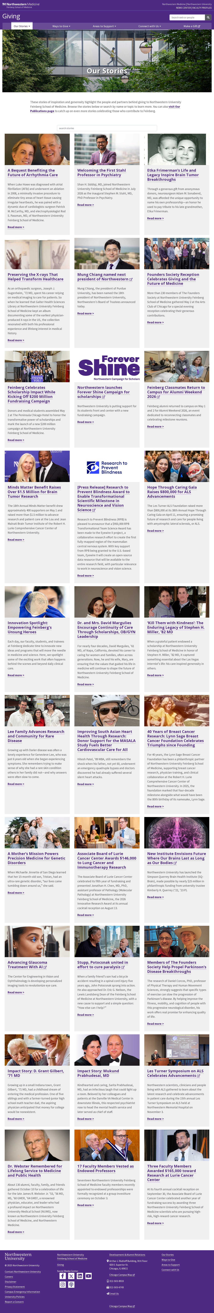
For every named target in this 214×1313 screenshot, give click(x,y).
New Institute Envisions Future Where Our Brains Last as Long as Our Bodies (176, 858)
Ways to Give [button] (60, 26)
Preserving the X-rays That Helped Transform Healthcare (35, 276)
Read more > (16, 227)
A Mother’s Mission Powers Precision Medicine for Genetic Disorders (36, 858)
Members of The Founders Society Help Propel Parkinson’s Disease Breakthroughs (176, 967)
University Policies (15, 1296)
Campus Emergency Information (22, 1291)
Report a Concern (14, 1301)
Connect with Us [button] (148, 26)
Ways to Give (168, 1259)
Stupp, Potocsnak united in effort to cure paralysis (102, 964)
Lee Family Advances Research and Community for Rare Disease (36, 736)
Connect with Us (170, 1269)
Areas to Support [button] (103, 26)
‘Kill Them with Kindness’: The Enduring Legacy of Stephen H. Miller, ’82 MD (175, 627)
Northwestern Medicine (173, 4)
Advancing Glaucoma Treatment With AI (27, 964)
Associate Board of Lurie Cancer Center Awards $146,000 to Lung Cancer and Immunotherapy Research (106, 860)
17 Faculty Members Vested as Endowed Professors (105, 1168)
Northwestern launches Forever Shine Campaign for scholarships (103, 392)
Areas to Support (171, 1264)
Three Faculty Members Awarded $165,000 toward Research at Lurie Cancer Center (171, 1172)
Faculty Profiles (202, 7)
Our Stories (168, 1254)
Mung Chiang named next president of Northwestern (102, 276)
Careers (9, 1276)
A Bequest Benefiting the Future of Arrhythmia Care (33, 172)
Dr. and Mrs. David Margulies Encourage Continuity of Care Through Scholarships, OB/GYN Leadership (106, 629)
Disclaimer (10, 1281)
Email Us (114, 1293)
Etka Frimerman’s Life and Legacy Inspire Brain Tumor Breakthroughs (173, 175)
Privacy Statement (15, 1286)
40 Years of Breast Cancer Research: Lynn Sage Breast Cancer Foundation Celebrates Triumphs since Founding (175, 738)
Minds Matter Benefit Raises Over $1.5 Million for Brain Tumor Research (34, 492)
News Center (183, 7)
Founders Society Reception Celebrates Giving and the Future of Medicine (173, 279)
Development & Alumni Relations (127, 1254)
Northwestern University (199, 4)
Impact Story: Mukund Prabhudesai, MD (98, 1073)
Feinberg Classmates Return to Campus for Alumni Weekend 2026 (176, 392)
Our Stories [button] (21, 26)
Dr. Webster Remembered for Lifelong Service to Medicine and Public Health (35, 1170)
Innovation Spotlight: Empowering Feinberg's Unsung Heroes (30, 627)
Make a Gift (190, 26)
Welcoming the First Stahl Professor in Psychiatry (101, 172)
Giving (11, 16)
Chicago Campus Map (120, 1274)
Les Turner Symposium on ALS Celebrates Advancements (175, 1073)
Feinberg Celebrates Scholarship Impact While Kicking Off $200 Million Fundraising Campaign (31, 394)
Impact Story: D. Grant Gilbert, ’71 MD (36, 1073)
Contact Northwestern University (23, 1271)
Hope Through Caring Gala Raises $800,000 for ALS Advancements (172, 492)
